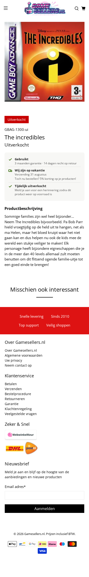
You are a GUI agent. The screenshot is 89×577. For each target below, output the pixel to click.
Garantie (12, 404)
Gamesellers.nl (34, 534)
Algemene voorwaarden (23, 355)
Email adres (15, 486)
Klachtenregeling (18, 409)
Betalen (11, 384)
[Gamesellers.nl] (44, 8)
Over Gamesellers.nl (21, 350)
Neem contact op (18, 365)
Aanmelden (44, 508)
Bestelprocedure (18, 394)
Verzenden (13, 389)
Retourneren (15, 399)
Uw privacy (13, 360)
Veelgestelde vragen (21, 413)
